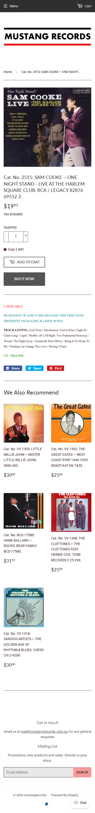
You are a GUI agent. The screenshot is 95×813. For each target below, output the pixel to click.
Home (8, 72)
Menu (14, 6)
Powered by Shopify (64, 795)
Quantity (10, 227)
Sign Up (82, 772)
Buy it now (24, 279)
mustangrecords (35, 795)
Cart (87, 6)
